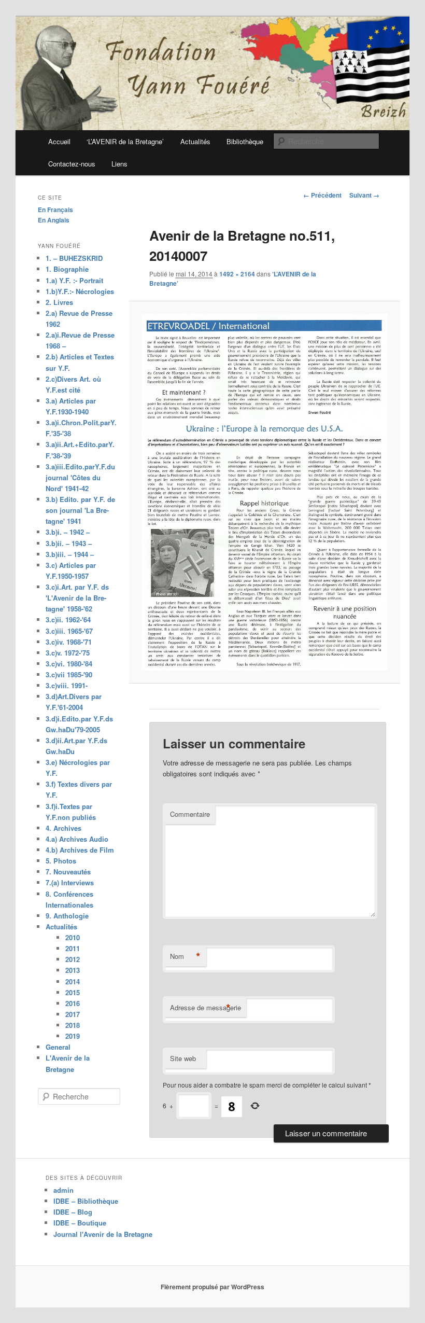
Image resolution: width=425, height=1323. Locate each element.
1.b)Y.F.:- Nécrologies (80, 291)
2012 (72, 959)
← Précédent (322, 195)
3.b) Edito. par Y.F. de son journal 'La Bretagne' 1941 (80, 510)
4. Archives (63, 828)
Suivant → (364, 195)
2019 (72, 1036)
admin (63, 1190)
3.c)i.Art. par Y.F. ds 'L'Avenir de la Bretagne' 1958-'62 (77, 598)
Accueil (59, 141)
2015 (72, 992)
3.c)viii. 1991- (67, 685)
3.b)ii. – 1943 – (69, 543)
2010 (72, 937)
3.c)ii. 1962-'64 (68, 619)
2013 (72, 970)
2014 (72, 981)
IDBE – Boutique (79, 1223)
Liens (119, 164)
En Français (55, 209)
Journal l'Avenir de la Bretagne (102, 1234)
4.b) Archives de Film (80, 850)
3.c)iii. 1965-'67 (69, 631)
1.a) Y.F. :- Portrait (74, 280)
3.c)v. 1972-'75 (68, 653)
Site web (183, 1058)
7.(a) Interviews (70, 882)
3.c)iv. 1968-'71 (69, 642)
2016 (72, 1003)
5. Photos (61, 861)
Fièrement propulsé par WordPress (212, 1286)
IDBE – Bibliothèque (85, 1201)
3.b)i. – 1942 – (68, 532)
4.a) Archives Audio (77, 839)
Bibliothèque (244, 141)
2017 (72, 1014)
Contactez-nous (71, 164)
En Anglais (53, 220)
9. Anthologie (67, 916)
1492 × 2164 (237, 273)
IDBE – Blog (72, 1212)
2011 (72, 948)
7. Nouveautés (68, 871)
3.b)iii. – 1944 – (70, 554)
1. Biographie (67, 269)
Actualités (195, 141)
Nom (185, 956)
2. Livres (59, 302)
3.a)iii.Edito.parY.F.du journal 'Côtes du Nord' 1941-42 (80, 477)
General (58, 1047)
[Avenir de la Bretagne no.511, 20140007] (264, 492)
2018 (72, 1025)
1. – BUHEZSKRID (74, 258)
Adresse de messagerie (205, 1007)
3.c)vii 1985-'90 (69, 674)
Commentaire (190, 814)
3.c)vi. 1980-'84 (69, 664)
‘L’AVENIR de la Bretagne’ (125, 141)
